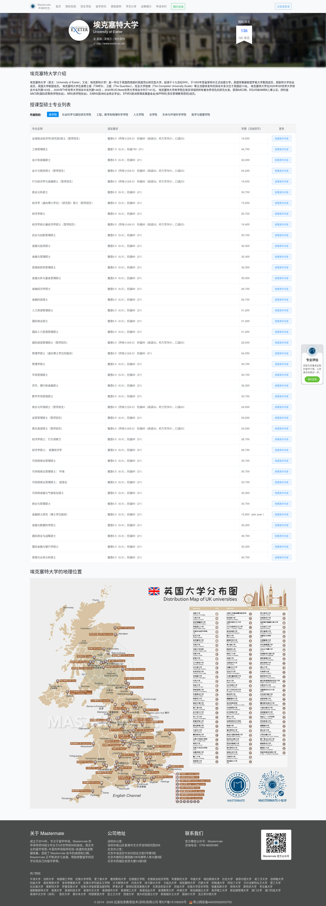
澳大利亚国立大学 (147, 894)
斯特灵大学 (250, 886)
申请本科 (161, 6)
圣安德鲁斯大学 (71, 883)
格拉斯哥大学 (211, 879)
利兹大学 (35, 883)
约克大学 (136, 883)
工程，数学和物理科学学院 (112, 114)
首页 (58, 6)
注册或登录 (283, 6)
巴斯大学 (203, 883)
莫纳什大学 (188, 894)
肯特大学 (235, 886)
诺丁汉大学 (261, 879)
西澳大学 (128, 894)
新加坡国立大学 (199, 890)
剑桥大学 (48, 879)
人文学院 (138, 114)
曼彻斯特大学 (118, 879)
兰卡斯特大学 (120, 883)
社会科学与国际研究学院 (76, 114)
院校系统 (70, 6)
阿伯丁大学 (234, 883)
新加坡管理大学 (239, 890)
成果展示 (146, 6)
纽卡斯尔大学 (153, 883)
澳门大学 (256, 890)
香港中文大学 (91, 890)
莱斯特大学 (52, 886)
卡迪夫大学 (170, 883)
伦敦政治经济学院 (158, 879)
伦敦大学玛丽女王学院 (96, 883)
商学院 (53, 114)
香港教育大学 (166, 890)
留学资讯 (101, 6)
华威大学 (195, 879)
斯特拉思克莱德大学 (138, 886)
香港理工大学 (129, 890)
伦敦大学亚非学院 (197, 886)
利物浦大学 (218, 883)
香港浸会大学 (147, 890)
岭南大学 (182, 890)
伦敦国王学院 (137, 879)
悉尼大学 (64, 894)
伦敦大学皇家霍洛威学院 (95, 886)
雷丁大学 (275, 883)
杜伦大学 (227, 879)
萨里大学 (118, 886)
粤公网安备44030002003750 (212, 902)
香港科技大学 (73, 890)
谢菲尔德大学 (243, 879)
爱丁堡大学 (100, 879)
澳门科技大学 (273, 890)
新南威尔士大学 (170, 894)
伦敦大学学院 (83, 879)
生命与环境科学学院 (174, 114)
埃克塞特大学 (187, 883)
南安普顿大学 (51, 883)
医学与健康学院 (200, 114)
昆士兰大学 (114, 894)
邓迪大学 (179, 886)
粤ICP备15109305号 (173, 902)
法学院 (153, 114)
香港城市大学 (110, 890)
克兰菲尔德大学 (207, 894)
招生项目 (86, 6)
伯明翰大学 (277, 879)
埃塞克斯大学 (219, 886)
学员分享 (131, 6)
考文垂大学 (266, 886)
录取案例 (116, 6)
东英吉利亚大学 (162, 886)
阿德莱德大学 (97, 894)
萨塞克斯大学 (70, 886)
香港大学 (56, 890)
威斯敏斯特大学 (39, 890)
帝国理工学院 (65, 879)
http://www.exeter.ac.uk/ (111, 43)
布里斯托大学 (179, 879)
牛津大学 (35, 879)
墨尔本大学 (79, 894)
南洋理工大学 (219, 890)
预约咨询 (178, 6)
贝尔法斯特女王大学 (255, 883)
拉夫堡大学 (36, 886)
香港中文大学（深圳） (43, 894)
